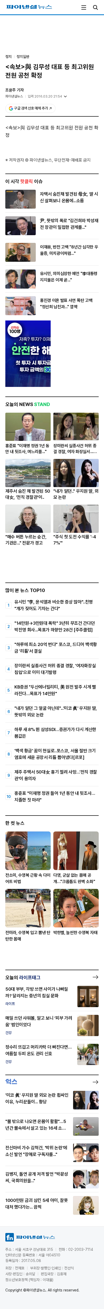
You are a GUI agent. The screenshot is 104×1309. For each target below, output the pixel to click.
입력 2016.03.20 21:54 (45, 96)
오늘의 (23, 977)
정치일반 (23, 56)
